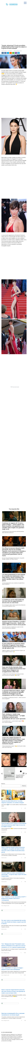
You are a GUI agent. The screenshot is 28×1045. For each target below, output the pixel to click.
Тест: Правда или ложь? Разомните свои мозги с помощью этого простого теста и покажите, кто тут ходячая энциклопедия (13, 945)
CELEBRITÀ (3, 832)
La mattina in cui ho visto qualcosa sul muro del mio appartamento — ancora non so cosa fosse (13, 601)
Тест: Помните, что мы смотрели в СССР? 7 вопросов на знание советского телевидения (13, 898)
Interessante (4, 808)
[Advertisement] (14, 26)
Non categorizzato (18, 50)
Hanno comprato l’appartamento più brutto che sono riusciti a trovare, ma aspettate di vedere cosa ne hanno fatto (13, 991)
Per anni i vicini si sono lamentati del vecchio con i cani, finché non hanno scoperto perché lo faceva (13, 922)
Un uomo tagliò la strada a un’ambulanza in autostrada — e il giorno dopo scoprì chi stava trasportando (13, 874)
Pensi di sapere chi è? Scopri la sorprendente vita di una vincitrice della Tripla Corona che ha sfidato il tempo (13, 825)
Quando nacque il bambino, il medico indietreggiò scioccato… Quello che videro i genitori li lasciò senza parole (14, 623)
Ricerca (3, 783)
